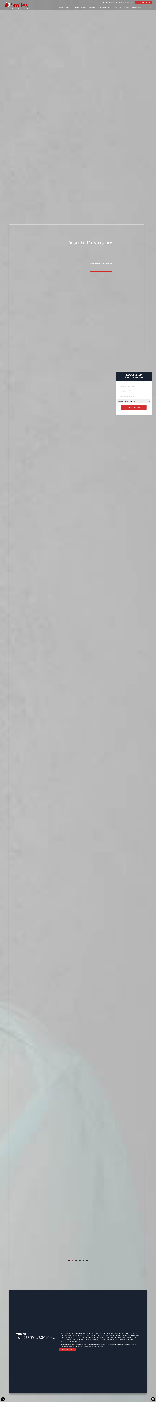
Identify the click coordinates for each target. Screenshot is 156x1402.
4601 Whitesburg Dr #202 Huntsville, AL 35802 (119, 3)
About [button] (68, 7)
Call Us (143, 3)
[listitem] (69, 1260)
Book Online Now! (67, 1349)
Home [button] (61, 7)
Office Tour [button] (117, 7)
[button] (3, 1399)
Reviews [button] (126, 7)
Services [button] (92, 7)
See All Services (105, 263)
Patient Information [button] (79, 7)
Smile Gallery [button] (136, 7)
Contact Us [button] (147, 7)
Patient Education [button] (104, 7)
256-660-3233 (98, 1346)
